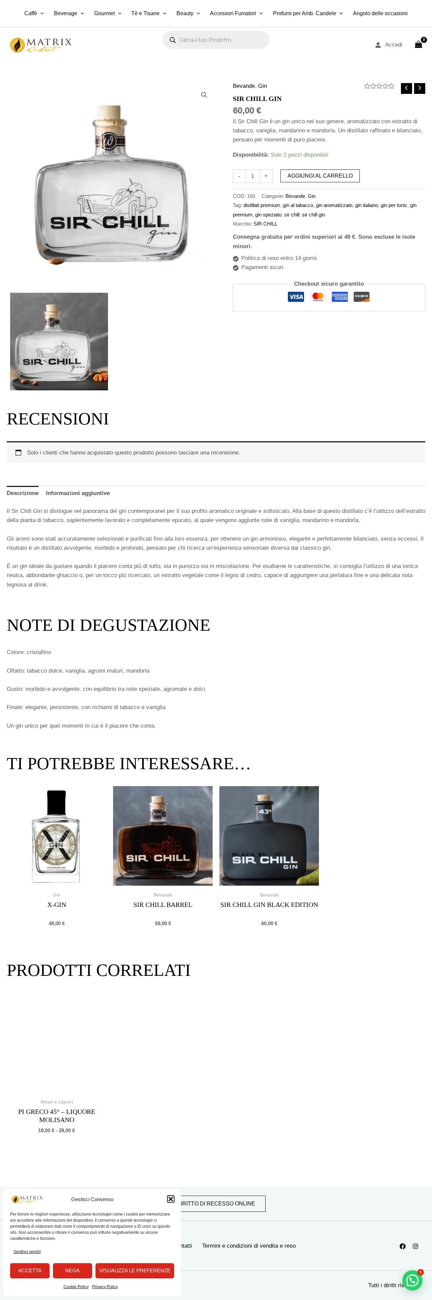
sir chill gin (313, 214)
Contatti (182, 1246)
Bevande (244, 86)
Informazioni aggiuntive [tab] (78, 493)
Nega (72, 1270)
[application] (40, 13)
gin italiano (366, 205)
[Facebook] (403, 1246)
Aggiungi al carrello (320, 176)
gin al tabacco (298, 205)
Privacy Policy (105, 1286)
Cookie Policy (76, 1286)
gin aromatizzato (334, 205)
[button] (170, 1199)
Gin (262, 86)
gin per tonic (394, 205)
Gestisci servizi (27, 1251)
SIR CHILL (265, 224)
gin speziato (268, 214)
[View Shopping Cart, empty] (418, 45)
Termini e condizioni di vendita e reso (249, 1246)
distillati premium (261, 205)
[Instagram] (415, 1246)
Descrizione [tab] (22, 493)
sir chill (291, 214)
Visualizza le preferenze (134, 1270)
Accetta (30, 1270)
